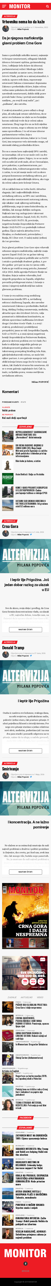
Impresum (25, 1271)
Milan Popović (23, 29)
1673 (24, 402)
